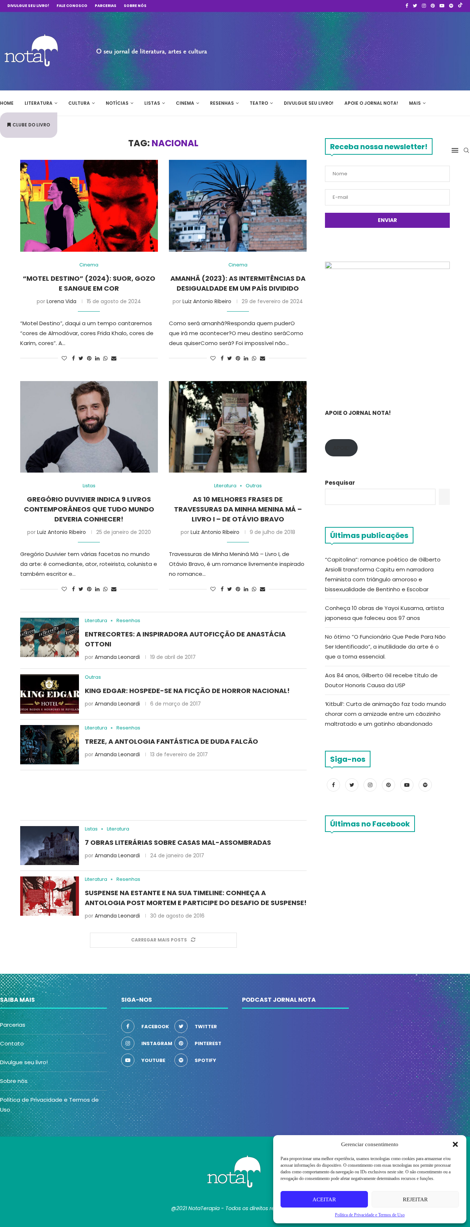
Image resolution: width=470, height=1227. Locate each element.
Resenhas (222, 103)
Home (7, 103)
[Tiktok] (460, 6)
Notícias (117, 103)
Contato (12, 1043)
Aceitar (324, 1199)
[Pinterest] (433, 6)
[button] (455, 1144)
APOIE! (341, 448)
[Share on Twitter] (81, 358)
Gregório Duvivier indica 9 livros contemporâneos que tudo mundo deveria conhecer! (89, 509)
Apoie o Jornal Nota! (371, 103)
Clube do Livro (31, 125)
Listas (152, 103)
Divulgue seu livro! (28, 5)
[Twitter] (415, 6)
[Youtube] (442, 6)
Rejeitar (415, 1199)
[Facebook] (406, 6)
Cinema (185, 103)
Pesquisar (340, 483)
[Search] (466, 150)
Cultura (79, 103)
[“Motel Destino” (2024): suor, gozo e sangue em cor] (89, 206)
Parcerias (105, 5)
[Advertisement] (360, 50)
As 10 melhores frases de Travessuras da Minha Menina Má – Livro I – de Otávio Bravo (238, 509)
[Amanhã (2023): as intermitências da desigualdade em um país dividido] (238, 206)
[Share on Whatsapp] (105, 358)
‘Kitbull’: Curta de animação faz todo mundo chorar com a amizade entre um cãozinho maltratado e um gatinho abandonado (385, 714)
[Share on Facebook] (73, 358)
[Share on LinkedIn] (97, 358)
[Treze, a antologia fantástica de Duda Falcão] (49, 744)
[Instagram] (424, 6)
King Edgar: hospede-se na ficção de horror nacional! (187, 690)
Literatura (39, 103)
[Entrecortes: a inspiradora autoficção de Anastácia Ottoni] (49, 637)
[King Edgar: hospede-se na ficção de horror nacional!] (49, 694)
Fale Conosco (72, 5)
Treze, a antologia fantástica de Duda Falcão (171, 741)
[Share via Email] (113, 358)
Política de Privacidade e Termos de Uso (370, 1214)
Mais (415, 103)
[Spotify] (451, 6)
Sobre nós (135, 5)
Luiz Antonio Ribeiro (206, 301)
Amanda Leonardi (117, 657)
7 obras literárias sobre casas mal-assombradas (178, 842)
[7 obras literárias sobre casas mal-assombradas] (49, 845)
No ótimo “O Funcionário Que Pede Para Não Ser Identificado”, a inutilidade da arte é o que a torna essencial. (385, 646)
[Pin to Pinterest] (89, 358)
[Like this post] (64, 358)
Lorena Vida (61, 301)
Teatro (259, 103)
